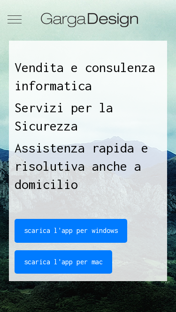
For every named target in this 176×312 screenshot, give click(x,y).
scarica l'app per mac (63, 262)
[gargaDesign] (88, 19)
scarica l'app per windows (71, 230)
